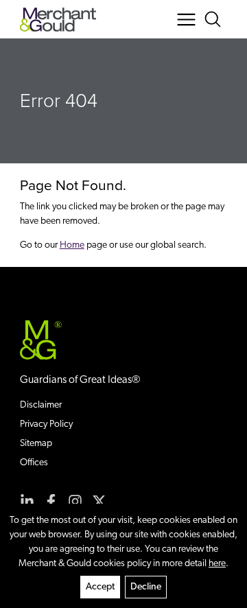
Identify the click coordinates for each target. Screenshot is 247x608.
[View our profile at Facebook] (51, 501)
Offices (34, 463)
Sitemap (36, 444)
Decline (145, 587)
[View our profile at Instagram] (75, 501)
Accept (100, 587)
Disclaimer (41, 405)
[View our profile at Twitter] (99, 501)
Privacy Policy (46, 424)
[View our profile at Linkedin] (27, 501)
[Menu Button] (186, 20)
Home (72, 245)
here (217, 564)
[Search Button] (215, 20)
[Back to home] (58, 20)
